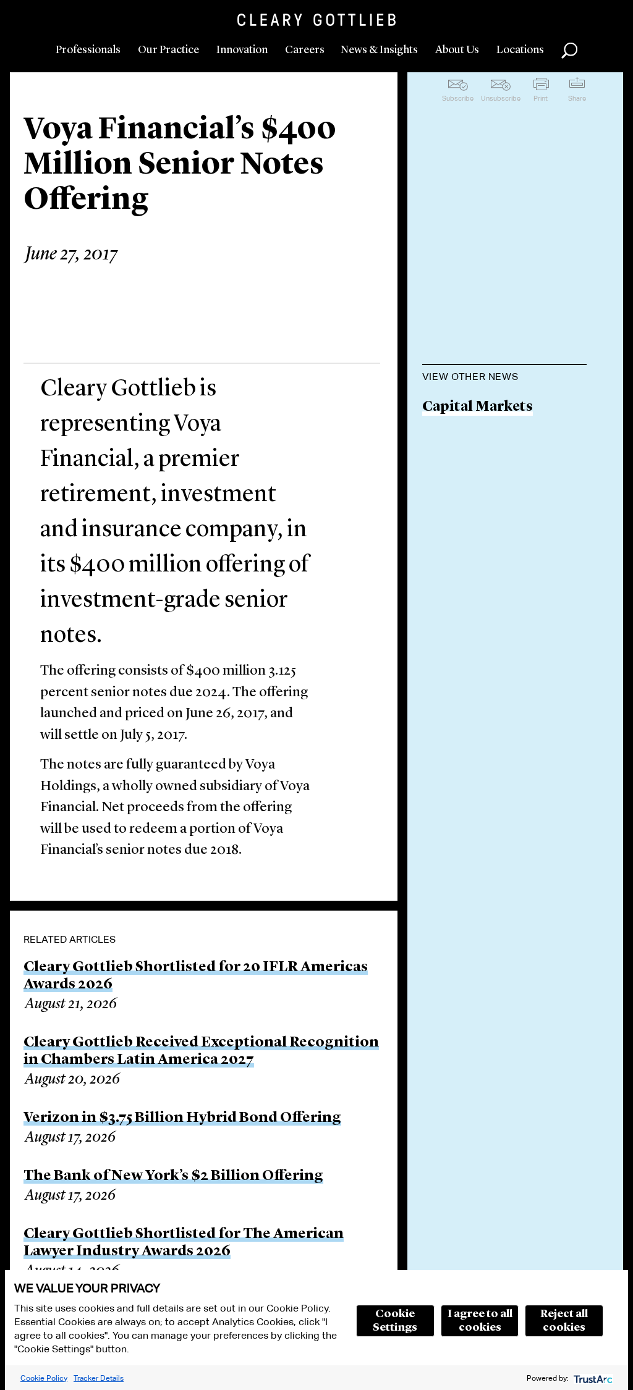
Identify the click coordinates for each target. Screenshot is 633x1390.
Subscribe (458, 98)
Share (577, 98)
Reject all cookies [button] (564, 1320)
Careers (305, 50)
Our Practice (168, 50)
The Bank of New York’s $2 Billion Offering (173, 1176)
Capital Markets (477, 407)
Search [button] (569, 51)
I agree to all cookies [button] (480, 1320)
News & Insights (379, 50)
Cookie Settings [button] (395, 1320)
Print (540, 98)
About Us (457, 50)
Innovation (242, 50)
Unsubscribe (500, 98)
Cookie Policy (43, 1378)
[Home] (316, 20)
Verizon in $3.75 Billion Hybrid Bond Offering (182, 1118)
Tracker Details (99, 1378)
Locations (520, 50)
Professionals (88, 50)
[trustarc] (592, 1378)
